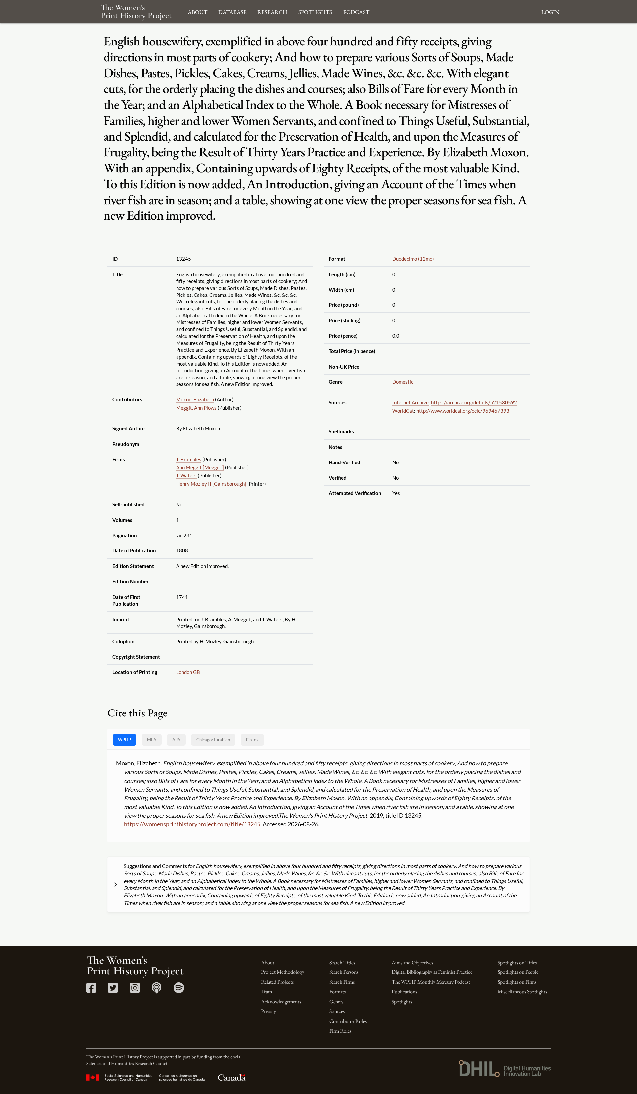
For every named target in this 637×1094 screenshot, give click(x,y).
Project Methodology (282, 971)
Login (550, 11)
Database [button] (232, 11)
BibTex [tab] (252, 739)
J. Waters (186, 475)
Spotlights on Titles (517, 962)
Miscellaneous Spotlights (522, 991)
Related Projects (277, 981)
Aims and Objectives (412, 962)
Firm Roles (340, 1030)
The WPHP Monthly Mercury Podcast (431, 981)
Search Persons (343, 971)
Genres (336, 1001)
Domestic (402, 382)
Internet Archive (410, 402)
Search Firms (342, 981)
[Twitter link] (113, 990)
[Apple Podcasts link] (156, 990)
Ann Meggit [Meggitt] (200, 467)
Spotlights (402, 1001)
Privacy (268, 1011)
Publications (404, 991)
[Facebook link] (91, 990)
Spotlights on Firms (517, 981)
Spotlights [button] (315, 11)
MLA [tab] (151, 739)
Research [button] (272, 11)
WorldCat (403, 411)
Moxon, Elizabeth (195, 399)
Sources (337, 1011)
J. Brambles (188, 459)
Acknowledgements (281, 1001)
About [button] (197, 11)
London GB (188, 672)
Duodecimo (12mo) (413, 259)
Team (266, 991)
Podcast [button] (356, 11)
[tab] (213, 740)
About (267, 962)
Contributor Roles (348, 1021)
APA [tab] (176, 739)
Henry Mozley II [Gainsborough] (211, 484)
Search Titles (342, 962)
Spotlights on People (518, 971)
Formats (337, 991)
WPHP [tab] (124, 739)
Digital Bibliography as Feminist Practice (432, 971)
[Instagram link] (135, 990)
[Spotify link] (179, 990)
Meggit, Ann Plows (196, 408)
